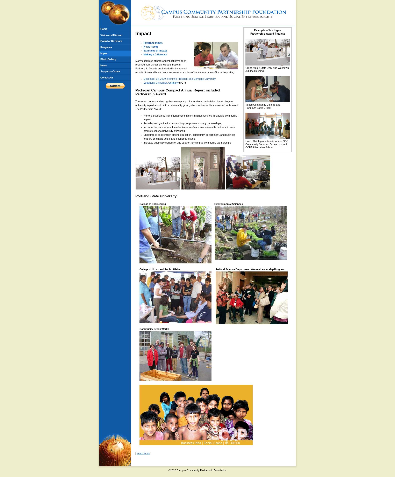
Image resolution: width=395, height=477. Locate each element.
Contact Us (107, 77)
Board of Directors (111, 41)
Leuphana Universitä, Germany (161, 82)
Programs (106, 47)
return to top (143, 453)
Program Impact (153, 42)
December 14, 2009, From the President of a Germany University (180, 78)
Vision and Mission (111, 35)
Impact (104, 53)
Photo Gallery (108, 59)
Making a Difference (155, 54)
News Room (151, 46)
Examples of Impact (155, 50)
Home (103, 29)
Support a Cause (110, 71)
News (103, 65)
